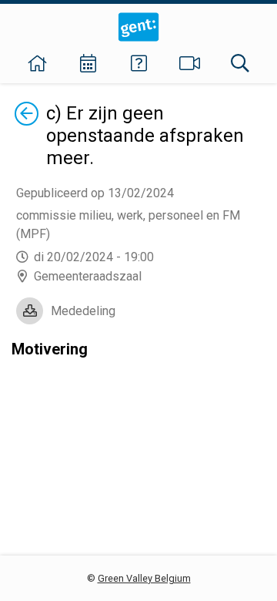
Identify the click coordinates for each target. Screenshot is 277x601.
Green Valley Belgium (144, 578)
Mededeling (83, 311)
